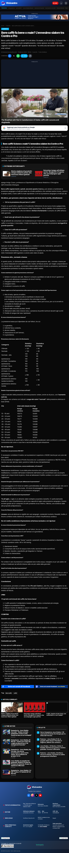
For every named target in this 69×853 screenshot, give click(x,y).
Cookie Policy (64, 838)
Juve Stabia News (28, 8)
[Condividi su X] (14, 56)
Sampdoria (11, 8)
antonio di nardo (39, 8)
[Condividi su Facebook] (9, 56)
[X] (36, 795)
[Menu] (66, 3)
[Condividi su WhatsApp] (18, 56)
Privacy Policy (6, 838)
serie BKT (19, 8)
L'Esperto (8, 25)
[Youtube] (40, 795)
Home (2, 25)
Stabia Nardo (60, 8)
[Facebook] (28, 795)
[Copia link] (30, 56)
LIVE (56, 3)
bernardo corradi (50, 8)
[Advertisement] (34, 74)
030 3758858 (43, 826)
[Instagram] (32, 795)
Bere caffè (9, 693)
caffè (15, 693)
